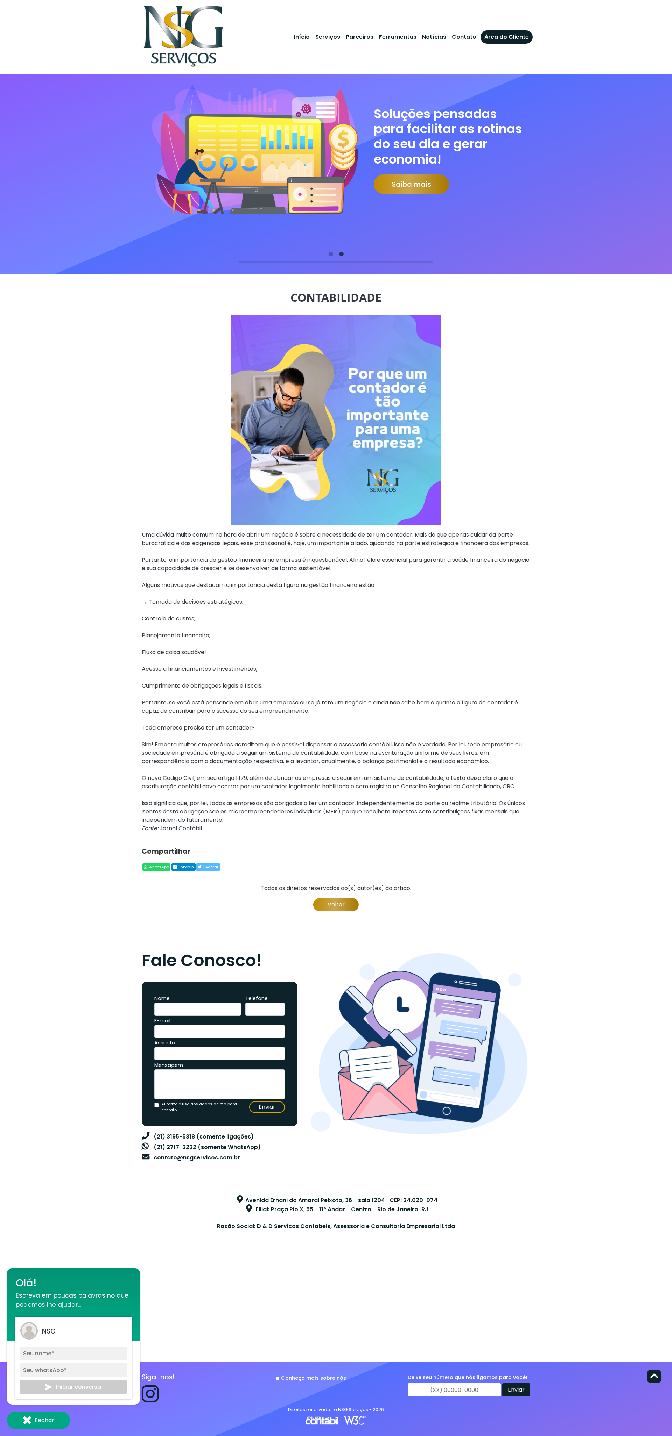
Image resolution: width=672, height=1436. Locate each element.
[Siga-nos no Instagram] (150, 1399)
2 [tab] (341, 254)
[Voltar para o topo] (654, 1377)
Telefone (256, 998)
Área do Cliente (506, 37)
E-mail (162, 1020)
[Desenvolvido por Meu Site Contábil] (322, 1420)
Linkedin (185, 867)
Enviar (267, 1107)
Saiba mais (411, 184)
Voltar (336, 904)
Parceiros (359, 37)
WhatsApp (158, 867)
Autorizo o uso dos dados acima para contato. (199, 1107)
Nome (162, 998)
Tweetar (210, 867)
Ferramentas (397, 37)
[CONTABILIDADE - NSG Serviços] (183, 34)
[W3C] (355, 1420)
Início (302, 37)
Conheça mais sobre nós (313, 1377)
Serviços (327, 37)
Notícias (434, 37)
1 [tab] (330, 254)
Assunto (164, 1042)
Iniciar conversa (78, 1387)
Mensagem (168, 1065)
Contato (464, 37)
